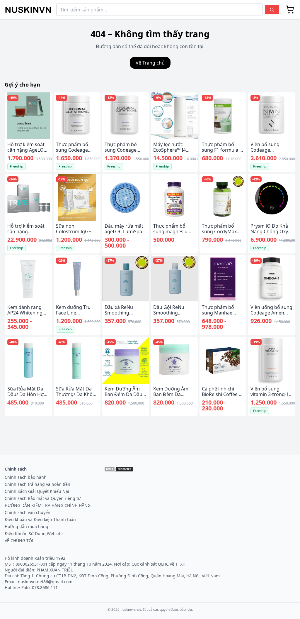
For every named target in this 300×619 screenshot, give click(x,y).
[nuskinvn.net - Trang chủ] (28, 9)
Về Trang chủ (150, 63)
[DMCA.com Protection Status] (118, 469)
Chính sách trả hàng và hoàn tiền (37, 484)
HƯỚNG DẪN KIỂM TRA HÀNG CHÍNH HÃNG (48, 505)
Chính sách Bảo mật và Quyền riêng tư (43, 498)
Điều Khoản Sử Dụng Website (34, 533)
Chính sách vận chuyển (27, 512)
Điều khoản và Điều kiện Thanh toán (40, 519)
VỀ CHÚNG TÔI (19, 540)
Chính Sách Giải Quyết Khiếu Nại (37, 491)
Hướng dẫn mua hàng (26, 526)
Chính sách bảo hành (26, 477)
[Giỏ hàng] (290, 9)
